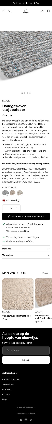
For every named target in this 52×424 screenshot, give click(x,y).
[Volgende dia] (46, 301)
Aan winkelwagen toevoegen (27, 216)
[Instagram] (26, 420)
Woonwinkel (8, 384)
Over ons (6, 389)
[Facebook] (21, 420)
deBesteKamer (29, 408)
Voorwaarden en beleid (26, 414)
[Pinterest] (31, 420)
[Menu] (3, 11)
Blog (4, 399)
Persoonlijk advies (10, 379)
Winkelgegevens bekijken (17, 231)
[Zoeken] (9, 11)
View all (46, 273)
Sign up (26, 360)
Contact (6, 394)
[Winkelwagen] (48, 11)
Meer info (6, 249)
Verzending (7, 255)
